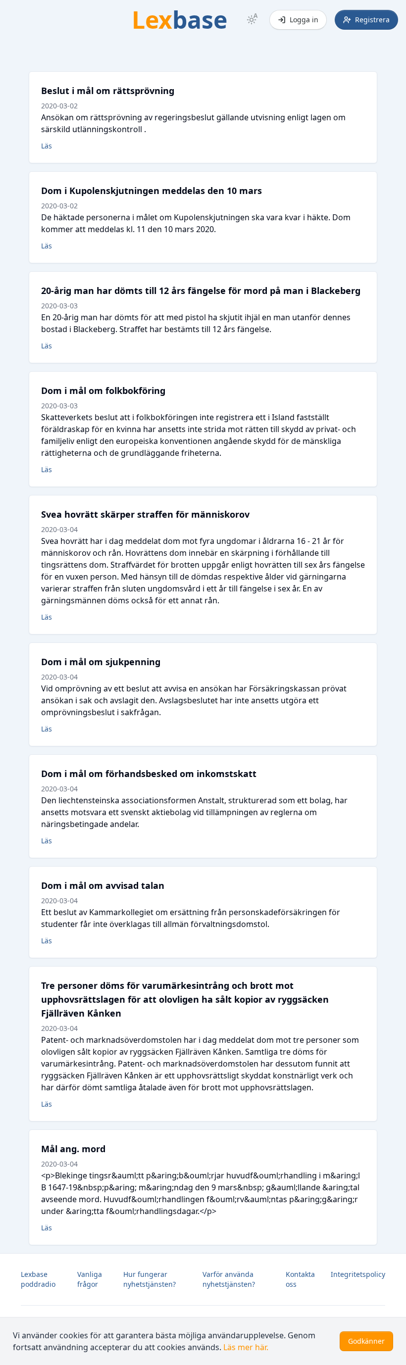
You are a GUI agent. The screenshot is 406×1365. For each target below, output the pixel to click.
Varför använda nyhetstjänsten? (229, 1279)
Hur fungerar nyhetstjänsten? (149, 1279)
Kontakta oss (300, 1279)
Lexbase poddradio (38, 1279)
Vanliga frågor (89, 1279)
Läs (46, 145)
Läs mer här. (245, 1347)
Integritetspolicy (358, 1274)
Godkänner (366, 1341)
